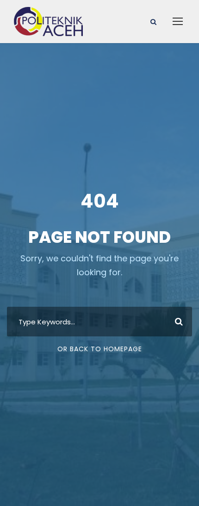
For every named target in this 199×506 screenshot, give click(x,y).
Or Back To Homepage (99, 349)
